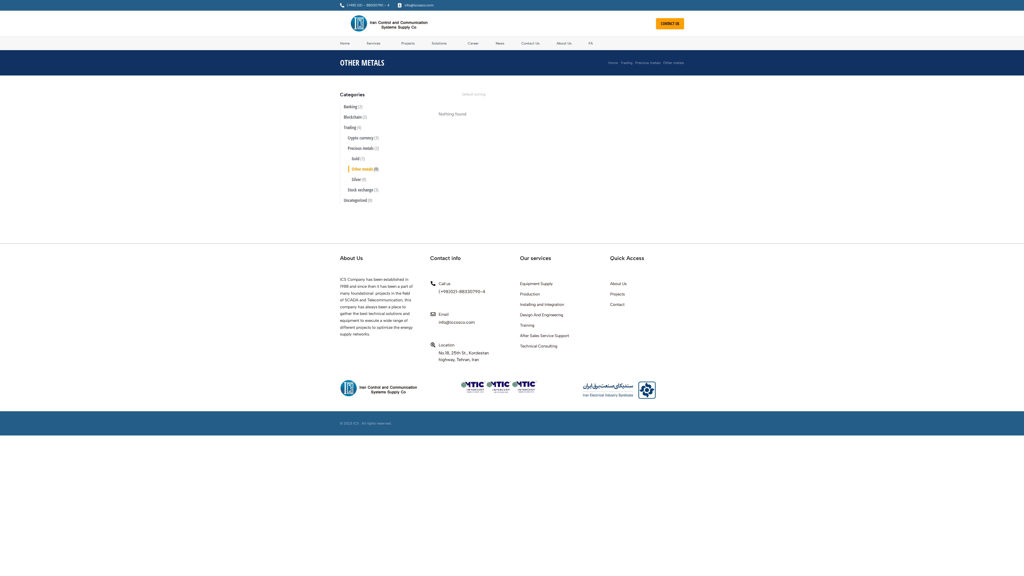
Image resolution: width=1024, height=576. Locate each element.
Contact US (670, 23)
